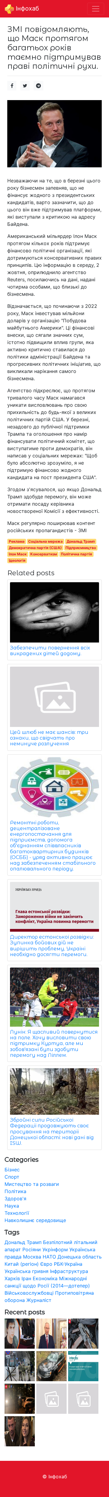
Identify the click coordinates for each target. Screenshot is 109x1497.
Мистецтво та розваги (32, 1184)
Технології (17, 1213)
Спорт (12, 1177)
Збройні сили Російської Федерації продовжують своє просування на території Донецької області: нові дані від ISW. (52, 1131)
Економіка (45, 1278)
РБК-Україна (68, 1264)
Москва (32, 1257)
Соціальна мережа (45, 541)
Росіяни (31, 1249)
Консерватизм (43, 554)
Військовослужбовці (29, 1293)
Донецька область (80, 1257)
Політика (15, 1191)
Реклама (17, 541)
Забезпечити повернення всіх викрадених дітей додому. (50, 650)
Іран (26, 1278)
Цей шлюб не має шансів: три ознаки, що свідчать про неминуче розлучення (49, 738)
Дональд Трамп (81, 541)
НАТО (49, 1257)
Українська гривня (26, 1271)
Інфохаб (26, 8)
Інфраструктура (69, 1271)
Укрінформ (55, 1249)
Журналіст (38, 1300)
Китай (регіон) (22, 1264)
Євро (46, 1264)
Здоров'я (15, 1198)
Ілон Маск (18, 554)
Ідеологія (17, 560)
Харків (12, 1278)
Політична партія (76, 554)
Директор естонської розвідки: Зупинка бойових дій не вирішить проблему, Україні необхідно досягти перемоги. (52, 945)
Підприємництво (80, 547)
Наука (12, 1206)
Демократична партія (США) (35, 547)
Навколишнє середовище (35, 1220)
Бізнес (12, 1170)
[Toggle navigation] (95, 9)
